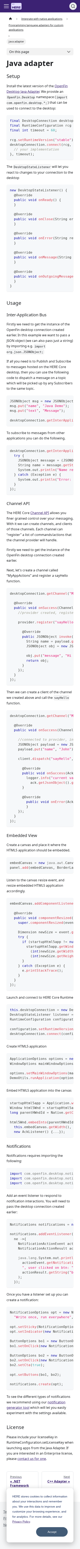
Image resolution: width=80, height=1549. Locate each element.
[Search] (73, 6)
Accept (52, 1532)
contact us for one (31, 1458)
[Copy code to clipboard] (68, 120)
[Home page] (10, 19)
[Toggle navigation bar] (6, 6)
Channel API (39, 513)
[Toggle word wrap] (60, 120)
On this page (19, 51)
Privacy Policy (21, 1521)
